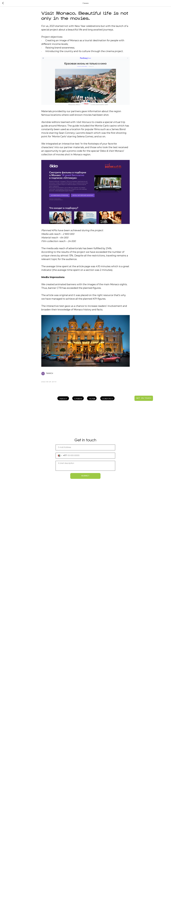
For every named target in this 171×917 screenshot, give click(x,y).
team (92, 399)
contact (107, 399)
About (63, 399)
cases (78, 399)
